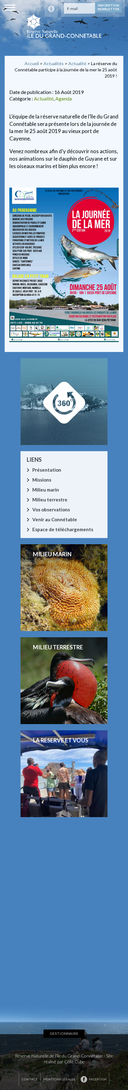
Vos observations (51, 509)
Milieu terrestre (49, 499)
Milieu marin (45, 489)
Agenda (63, 98)
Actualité (77, 63)
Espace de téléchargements (62, 529)
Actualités (53, 63)
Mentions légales (59, 1079)
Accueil (32, 63)
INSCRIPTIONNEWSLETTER (108, 7)
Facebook (98, 1079)
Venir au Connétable (54, 519)
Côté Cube (74, 1061)
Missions (41, 480)
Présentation (46, 470)
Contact (29, 1079)
